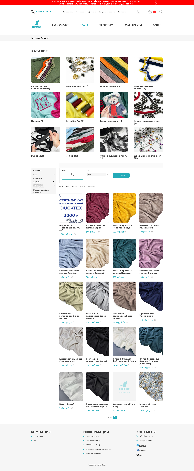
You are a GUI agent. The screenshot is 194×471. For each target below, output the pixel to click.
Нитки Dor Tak (75, 121)
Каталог (44, 38)
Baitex (104, 465)
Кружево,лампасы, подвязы (143, 87)
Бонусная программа (107, 12)
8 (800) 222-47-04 (44, 11)
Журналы (36, 181)
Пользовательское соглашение (98, 449)
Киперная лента (110, 86)
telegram (142, 446)
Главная (35, 38)
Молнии (72, 156)
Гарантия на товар (93, 445)
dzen (141, 455)
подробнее (71, 209)
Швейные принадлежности (148, 157)
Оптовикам (80, 12)
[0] (150, 11)
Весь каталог (60, 25)
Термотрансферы (111, 121)
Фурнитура (106, 25)
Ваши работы (133, 25)
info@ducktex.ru (146, 440)
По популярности (66, 186)
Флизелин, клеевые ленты (113, 157)
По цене (91, 186)
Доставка (92, 12)
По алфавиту (80, 186)
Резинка (37, 156)
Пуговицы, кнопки (77, 86)
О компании (38, 436)
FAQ (35, 440)
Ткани (84, 25)
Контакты (122, 12)
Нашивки (37, 121)
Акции (157, 25)
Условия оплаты (92, 436)
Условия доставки (93, 440)
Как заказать (68, 12)
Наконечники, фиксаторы (147, 122)
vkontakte (142, 450)
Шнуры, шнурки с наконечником (40, 87)
